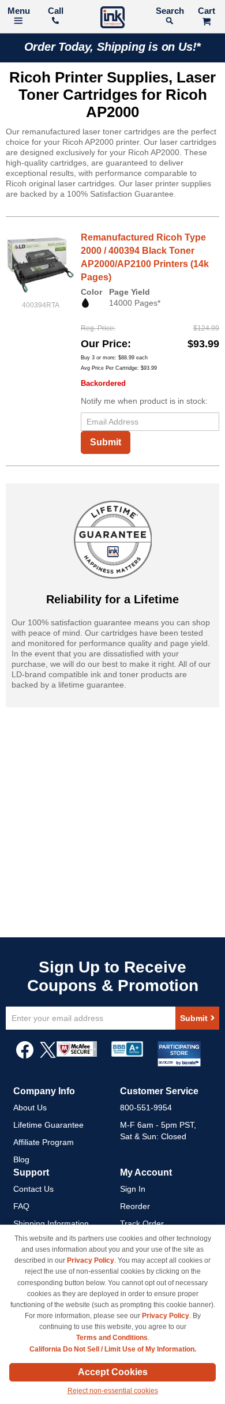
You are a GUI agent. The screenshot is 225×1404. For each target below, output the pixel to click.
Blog (21, 1159)
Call (55, 11)
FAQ (21, 1206)
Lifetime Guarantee (48, 1124)
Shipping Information (51, 1223)
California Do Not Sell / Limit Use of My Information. (112, 1349)
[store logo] (112, 18)
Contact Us (33, 1188)
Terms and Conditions (112, 1338)
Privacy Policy (90, 1260)
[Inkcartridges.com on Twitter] (48, 1055)
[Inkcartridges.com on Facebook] (24, 1055)
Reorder (135, 1206)
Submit (105, 442)
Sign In (132, 1188)
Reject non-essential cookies (113, 1391)
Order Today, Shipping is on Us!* (112, 46)
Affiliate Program (43, 1142)
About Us (30, 1107)
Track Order (142, 1223)
